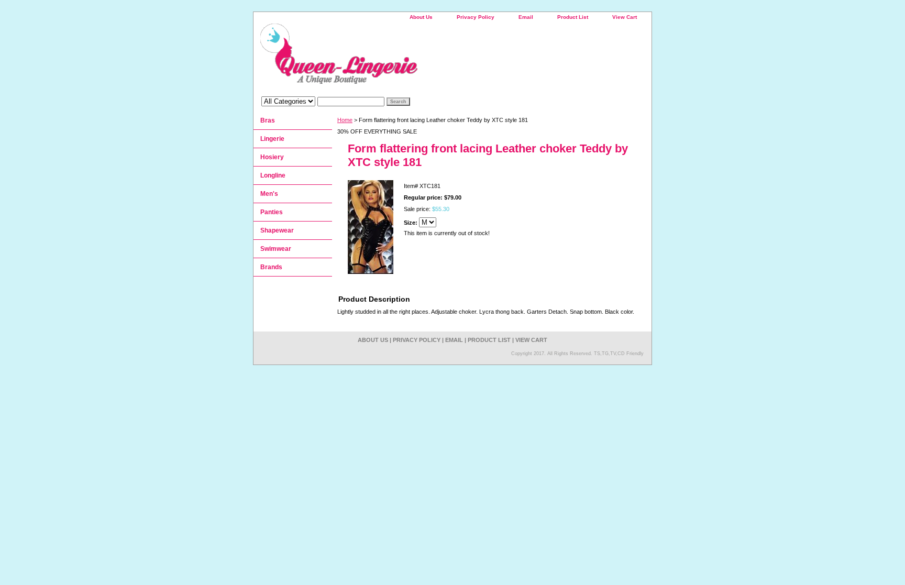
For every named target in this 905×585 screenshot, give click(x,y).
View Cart (624, 17)
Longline (272, 175)
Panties (271, 212)
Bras (267, 120)
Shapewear (277, 230)
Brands (271, 267)
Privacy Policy (475, 17)
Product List (572, 17)
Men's (269, 193)
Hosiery (272, 157)
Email (525, 17)
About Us (421, 17)
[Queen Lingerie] (384, 57)
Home (344, 120)
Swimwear (275, 248)
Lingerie (272, 138)
